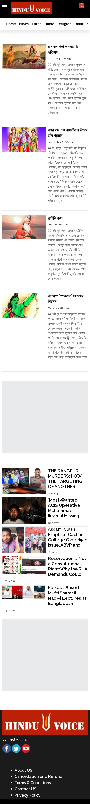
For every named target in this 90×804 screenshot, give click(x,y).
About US (23, 770)
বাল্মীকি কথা (55, 218)
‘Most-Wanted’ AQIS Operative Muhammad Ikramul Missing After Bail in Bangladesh (64, 513)
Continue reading (61, 117)
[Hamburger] (4, 5)
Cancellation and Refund (38, 776)
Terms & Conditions (33, 783)
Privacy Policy (28, 795)
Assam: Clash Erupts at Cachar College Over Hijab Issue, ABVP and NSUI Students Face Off (68, 542)
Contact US (25, 789)
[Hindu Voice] (45, 721)
